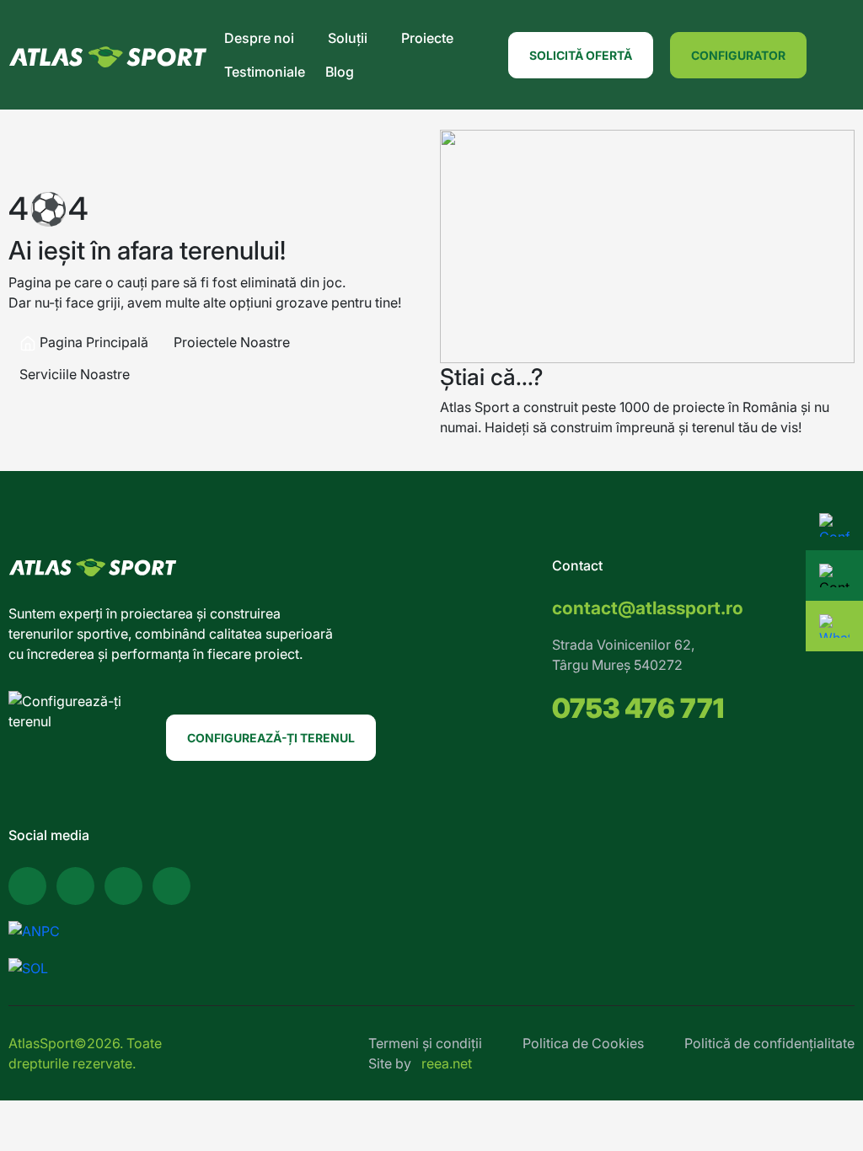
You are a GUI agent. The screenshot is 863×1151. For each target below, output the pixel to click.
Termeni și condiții (425, 1043)
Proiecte (427, 37)
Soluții (347, 37)
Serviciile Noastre (74, 374)
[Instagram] (123, 886)
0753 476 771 (638, 708)
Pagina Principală (92, 342)
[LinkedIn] (171, 886)
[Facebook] (27, 886)
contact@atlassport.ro (647, 607)
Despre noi (259, 37)
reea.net (446, 1063)
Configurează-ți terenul (271, 738)
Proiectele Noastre (232, 342)
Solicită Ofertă (580, 55)
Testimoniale (264, 71)
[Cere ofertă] (834, 575)
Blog (339, 71)
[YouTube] (75, 886)
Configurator (738, 55)
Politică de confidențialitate (769, 1043)
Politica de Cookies (583, 1043)
